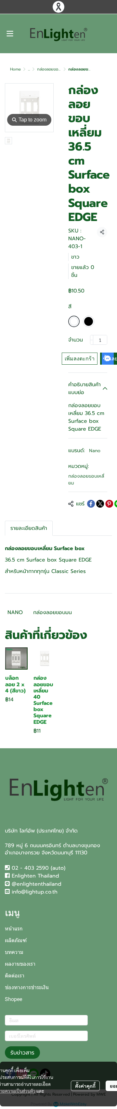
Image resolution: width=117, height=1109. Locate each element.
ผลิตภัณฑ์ (16, 940)
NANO (15, 612)
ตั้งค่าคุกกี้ (85, 1086)
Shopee (13, 999)
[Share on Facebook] (91, 504)
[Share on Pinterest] (109, 504)
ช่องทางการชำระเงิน (27, 987)
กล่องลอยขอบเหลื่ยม (54, 69)
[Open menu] (9, 33)
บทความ (14, 952)
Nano (94, 450)
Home (15, 69)
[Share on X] (100, 504)
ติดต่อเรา (14, 976)
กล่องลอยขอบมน (52, 612)
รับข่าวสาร (22, 1052)
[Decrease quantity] (91, 339)
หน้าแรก (14, 929)
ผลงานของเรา (20, 964)
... (29, 69)
